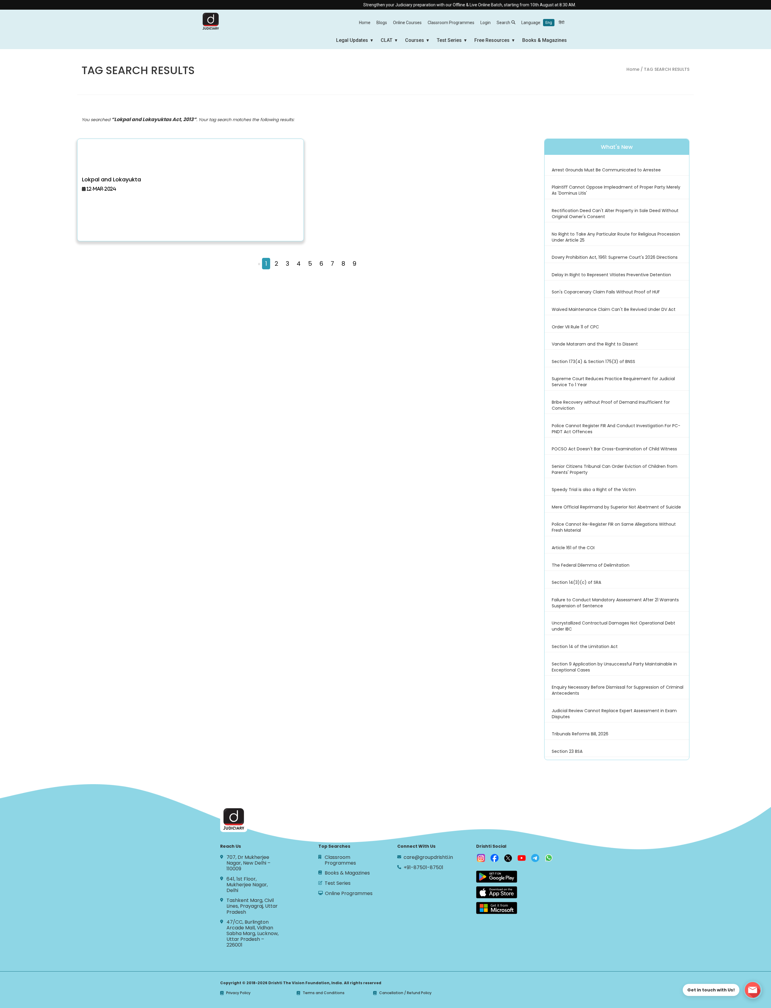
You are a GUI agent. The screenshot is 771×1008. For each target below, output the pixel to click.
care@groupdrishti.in (428, 857)
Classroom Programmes (451, 22)
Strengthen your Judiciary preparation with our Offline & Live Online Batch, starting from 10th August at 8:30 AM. (447, 4)
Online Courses (407, 22)
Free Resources (492, 40)
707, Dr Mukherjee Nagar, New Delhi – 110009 (248, 863)
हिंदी (561, 22)
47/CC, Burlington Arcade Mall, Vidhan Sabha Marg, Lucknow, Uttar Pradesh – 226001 (252, 933)
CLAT (386, 40)
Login (485, 22)
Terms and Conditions (324, 993)
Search (503, 22)
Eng (548, 22)
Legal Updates (352, 40)
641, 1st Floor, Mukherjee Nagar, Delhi (247, 885)
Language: (542, 22)
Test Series (449, 40)
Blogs (381, 22)
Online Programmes (349, 893)
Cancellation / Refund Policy (405, 993)
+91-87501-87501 (423, 867)
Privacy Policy (238, 993)
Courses (414, 40)
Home (364, 22)
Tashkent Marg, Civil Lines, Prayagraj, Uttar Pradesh (252, 906)
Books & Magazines (544, 40)
